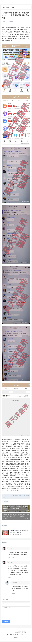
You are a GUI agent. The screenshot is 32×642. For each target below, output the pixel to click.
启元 (24, 27)
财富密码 (8, 7)
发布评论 (6, 621)
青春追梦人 (14, 582)
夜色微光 (10, 562)
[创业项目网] (6, 2)
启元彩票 (6, 501)
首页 (4, 7)
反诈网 (16, 637)
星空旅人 (10, 548)
